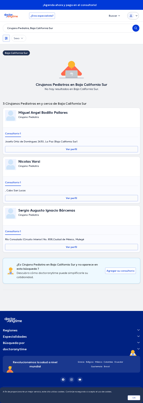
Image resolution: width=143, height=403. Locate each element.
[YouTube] (80, 379)
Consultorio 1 (13, 133)
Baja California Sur (16, 53)
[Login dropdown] (133, 15)
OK (134, 397)
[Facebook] (63, 379)
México (98, 362)
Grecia (81, 362)
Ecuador (119, 362)
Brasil (107, 366)
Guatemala (97, 366)
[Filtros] (6, 38)
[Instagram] (71, 379)
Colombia (108, 362)
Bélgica (90, 362)
